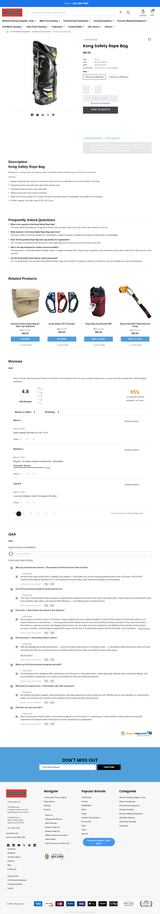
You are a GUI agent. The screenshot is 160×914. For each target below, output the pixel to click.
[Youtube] (19, 845)
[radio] (81, 389)
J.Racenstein (87, 797)
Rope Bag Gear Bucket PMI (98, 324)
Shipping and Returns (53, 819)
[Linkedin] (34, 845)
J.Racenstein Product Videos (55, 797)
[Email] (37, 115)
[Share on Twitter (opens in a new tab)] (30, 439)
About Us (48, 815)
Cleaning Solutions (104, 21)
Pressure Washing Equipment (132, 21)
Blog (9, 865)
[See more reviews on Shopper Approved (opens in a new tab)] (37, 439)
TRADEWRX (86, 805)
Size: (86, 71)
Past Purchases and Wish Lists (57, 843)
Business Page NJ (52, 827)
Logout (10, 888)
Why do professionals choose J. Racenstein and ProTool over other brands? (52, 567)
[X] (48, 115)
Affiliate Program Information (56, 835)
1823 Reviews (28, 401)
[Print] (42, 115)
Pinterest (11, 861)
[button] (46, 584)
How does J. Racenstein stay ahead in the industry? (40, 610)
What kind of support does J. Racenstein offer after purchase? (45, 686)
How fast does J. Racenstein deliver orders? (36, 638)
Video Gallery (50, 839)
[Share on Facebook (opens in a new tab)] (24, 439)
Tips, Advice (95, 27)
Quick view (26, 345)
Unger (84, 814)
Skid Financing (51, 823)
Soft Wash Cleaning (12, 27)
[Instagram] (13, 845)
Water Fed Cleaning (50, 21)
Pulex (84, 826)
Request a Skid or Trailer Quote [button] (98, 842)
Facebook (11, 849)
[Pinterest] (53, 115)
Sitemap (47, 805)
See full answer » (144, 628)
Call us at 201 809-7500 (15, 837)
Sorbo (84, 830)
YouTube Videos (14, 857)
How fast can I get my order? (29, 707)
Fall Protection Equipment (77, 21)
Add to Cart (100, 98)
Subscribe (109, 767)
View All (85, 834)
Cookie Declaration (15, 884)
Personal (13, 880)
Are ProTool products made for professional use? (39, 589)
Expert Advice (49, 802)
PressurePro (86, 822)
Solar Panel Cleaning (37, 27)
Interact (109, 27)
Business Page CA (52, 831)
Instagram (12, 853)
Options (25, 339)
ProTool (85, 802)
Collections (58, 27)
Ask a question (113, 138)
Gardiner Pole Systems (91, 818)
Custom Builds (76, 27)
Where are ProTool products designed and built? (39, 664)
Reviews (47, 809)
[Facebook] (32, 115)
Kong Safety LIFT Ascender (62, 324)
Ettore (84, 809)
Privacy (10, 876)
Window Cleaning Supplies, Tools (19, 21)
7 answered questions (92, 138)
